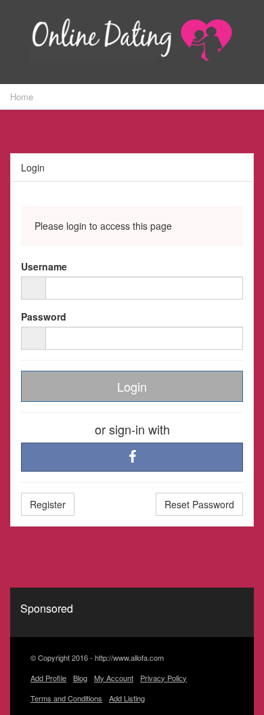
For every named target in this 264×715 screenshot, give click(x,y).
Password (43, 316)
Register (48, 504)
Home (21, 96)
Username (44, 266)
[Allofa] (132, 43)
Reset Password (199, 504)
